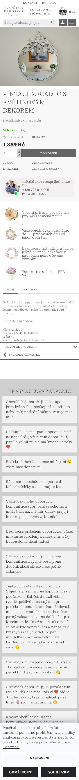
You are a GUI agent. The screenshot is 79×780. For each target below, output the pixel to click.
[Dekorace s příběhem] (13, 11)
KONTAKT (30, 2)
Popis (11, 289)
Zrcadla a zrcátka (47, 168)
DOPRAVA (49, 2)
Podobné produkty (21, 347)
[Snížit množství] (19, 155)
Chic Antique (42, 163)
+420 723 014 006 (39, 10)
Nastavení (39, 758)
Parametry (31, 289)
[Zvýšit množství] (19, 151)
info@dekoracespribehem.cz (46, 183)
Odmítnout (20, 772)
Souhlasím (59, 772)
